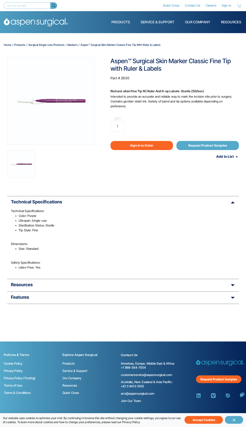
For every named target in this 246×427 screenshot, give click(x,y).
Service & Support (158, 22)
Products (120, 22)
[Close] (234, 420)
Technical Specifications (36, 202)
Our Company (197, 22)
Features (20, 297)
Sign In (226, 5)
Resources (231, 22)
